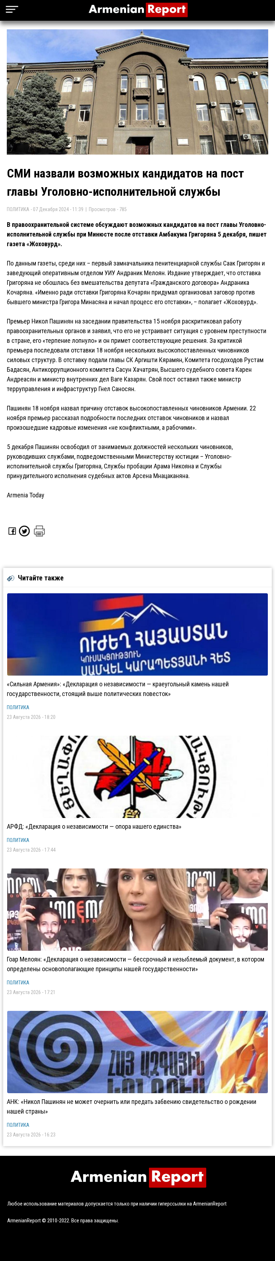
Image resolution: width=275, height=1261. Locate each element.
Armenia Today (25, 495)
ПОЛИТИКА (18, 707)
